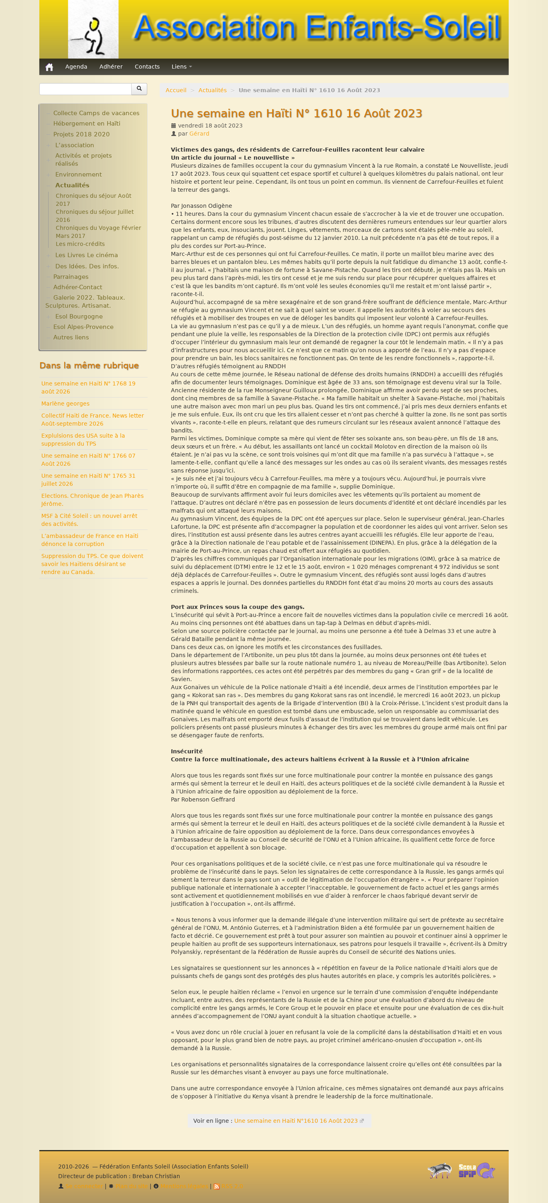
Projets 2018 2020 (81, 134)
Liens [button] (180, 66)
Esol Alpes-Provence (83, 327)
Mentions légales (183, 1186)
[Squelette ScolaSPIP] (479, 1173)
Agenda (76, 66)
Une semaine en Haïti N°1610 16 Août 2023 (296, 1121)
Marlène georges (65, 403)
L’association (74, 145)
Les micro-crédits (80, 244)
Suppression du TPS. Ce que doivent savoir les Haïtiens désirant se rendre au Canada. (92, 564)
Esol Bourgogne (79, 316)
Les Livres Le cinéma (86, 255)
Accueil (176, 90)
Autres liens (71, 337)
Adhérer (111, 66)
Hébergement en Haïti (86, 123)
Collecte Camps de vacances (96, 113)
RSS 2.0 (231, 1186)
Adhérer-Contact (77, 287)
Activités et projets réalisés (83, 159)
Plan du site (131, 1186)
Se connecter (83, 1186)
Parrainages (71, 276)
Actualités (213, 90)
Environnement (78, 174)
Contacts (147, 66)
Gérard (199, 133)
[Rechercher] (139, 89)
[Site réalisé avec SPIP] (442, 1173)
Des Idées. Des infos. (87, 266)
